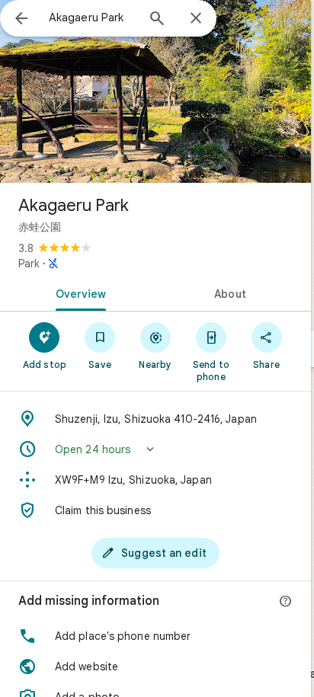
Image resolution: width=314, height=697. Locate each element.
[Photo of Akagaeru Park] (155, 91)
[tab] (77, 292)
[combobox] (92, 17)
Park (29, 263)
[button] (155, 449)
